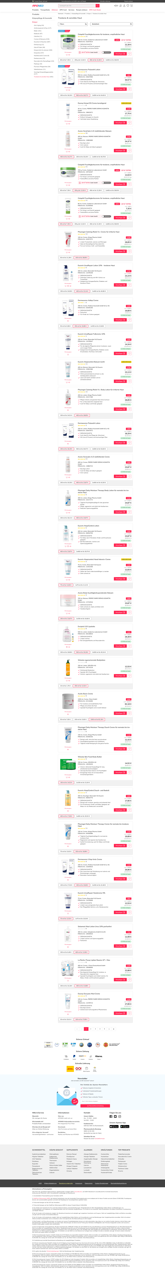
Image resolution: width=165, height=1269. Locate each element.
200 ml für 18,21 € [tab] (66, 518)
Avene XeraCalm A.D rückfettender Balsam (94, 131)
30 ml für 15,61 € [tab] (65, 1019)
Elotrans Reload (71, 1154)
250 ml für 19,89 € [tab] (81, 326)
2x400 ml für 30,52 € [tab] (83, 816)
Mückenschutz (122, 1166)
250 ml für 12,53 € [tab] (81, 686)
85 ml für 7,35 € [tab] (65, 60)
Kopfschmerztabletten (39, 1154)
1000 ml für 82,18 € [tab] (96, 719)
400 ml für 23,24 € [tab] (82, 291)
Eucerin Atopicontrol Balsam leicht (91, 362)
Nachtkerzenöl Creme (40, 56)
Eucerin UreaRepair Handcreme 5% (91, 893)
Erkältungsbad (105, 1161)
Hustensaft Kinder (106, 1173)
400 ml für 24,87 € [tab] (82, 518)
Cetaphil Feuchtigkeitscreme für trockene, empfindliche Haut (101, 34)
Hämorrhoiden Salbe (55, 1165)
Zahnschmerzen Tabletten (37, 1173)
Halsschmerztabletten (107, 1159)
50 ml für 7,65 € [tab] (65, 719)
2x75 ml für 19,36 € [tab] (81, 919)
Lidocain (51, 1173)
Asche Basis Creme (85, 694)
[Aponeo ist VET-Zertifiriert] (73, 1045)
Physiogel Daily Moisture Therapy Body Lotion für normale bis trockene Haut (103, 491)
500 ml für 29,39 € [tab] (82, 652)
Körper (34, 22)
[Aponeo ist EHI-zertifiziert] (57, 1045)
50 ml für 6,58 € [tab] (65, 326)
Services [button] (71, 10)
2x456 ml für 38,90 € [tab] (112, 60)
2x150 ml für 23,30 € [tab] (83, 783)
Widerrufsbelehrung (50, 1183)
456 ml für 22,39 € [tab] (96, 60)
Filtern (62, 24)
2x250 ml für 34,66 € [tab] (83, 619)
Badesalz (36, 34)
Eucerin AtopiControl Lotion (88, 526)
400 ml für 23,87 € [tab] (82, 483)
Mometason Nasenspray (87, 1162)
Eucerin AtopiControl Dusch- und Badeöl (93, 790)
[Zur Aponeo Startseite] (37, 6)
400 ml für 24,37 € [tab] (66, 157)
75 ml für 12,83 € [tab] (65, 585)
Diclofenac (35, 1161)
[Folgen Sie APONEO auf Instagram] (119, 1116)
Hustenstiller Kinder (107, 1170)
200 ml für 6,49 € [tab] (65, 952)
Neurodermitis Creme (124, 1157)
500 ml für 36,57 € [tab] (82, 95)
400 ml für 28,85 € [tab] (82, 415)
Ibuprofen (35, 1164)
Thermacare (53, 1160)
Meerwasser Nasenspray (104, 1164)
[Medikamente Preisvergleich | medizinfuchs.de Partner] (97, 1044)
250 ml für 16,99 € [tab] (66, 291)
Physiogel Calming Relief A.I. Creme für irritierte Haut (98, 232)
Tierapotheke (45, 10)
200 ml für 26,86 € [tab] (82, 885)
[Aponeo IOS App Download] (114, 1126)
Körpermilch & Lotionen (41, 50)
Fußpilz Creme (122, 1164)
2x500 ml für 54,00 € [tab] (99, 95)
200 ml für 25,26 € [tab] (82, 157)
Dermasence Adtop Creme (88, 300)
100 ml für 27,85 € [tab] (81, 1019)
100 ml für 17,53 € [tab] (66, 885)
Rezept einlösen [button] (81, 10)
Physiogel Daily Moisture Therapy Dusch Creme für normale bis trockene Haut (104, 728)
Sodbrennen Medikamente (53, 1157)
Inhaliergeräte (105, 1168)
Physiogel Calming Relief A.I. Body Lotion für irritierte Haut (101, 390)
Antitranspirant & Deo (41, 28)
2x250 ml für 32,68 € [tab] (97, 326)
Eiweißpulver (71, 1157)
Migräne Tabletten (37, 1157)
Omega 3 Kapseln (72, 1166)
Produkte (35, 14)
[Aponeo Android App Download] (124, 1126)
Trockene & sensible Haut (42, 77)
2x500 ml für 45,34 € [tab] (99, 652)
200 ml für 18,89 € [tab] (66, 652)
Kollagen (69, 1161)
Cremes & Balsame (40, 39)
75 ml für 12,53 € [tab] (65, 919)
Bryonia (120, 1171)
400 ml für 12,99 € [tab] (81, 952)
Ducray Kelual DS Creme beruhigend (92, 103)
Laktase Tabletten (72, 1169)
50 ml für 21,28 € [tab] (65, 258)
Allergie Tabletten (89, 1157)
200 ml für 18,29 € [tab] (66, 95)
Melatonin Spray (72, 1159)
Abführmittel (53, 1168)
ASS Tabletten (36, 1159)
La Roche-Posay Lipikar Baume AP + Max (94, 960)
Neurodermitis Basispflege (42, 61)
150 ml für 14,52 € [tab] (66, 783)
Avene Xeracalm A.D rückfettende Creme (94, 457)
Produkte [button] (35, 10)
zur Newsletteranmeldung (95, 1106)
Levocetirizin (87, 1168)
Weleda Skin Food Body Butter (90, 757)
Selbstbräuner (38, 69)
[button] (55, 10)
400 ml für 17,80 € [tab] (66, 816)
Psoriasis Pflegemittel (40, 67)
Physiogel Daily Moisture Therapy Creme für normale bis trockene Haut (103, 825)
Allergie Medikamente (90, 1154)
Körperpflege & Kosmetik (42, 18)
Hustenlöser (105, 1157)
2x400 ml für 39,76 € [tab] (83, 551)
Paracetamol (36, 1166)
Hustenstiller (105, 1154)
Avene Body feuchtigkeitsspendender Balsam (95, 593)
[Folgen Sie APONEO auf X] (115, 1116)
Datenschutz (88, 1183)
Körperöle (37, 53)
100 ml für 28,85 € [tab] (81, 258)
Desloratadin (88, 1173)
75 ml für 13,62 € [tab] (65, 851)
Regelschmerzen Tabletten (37, 1169)
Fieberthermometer (124, 1154)
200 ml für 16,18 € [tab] (66, 986)
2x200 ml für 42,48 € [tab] (99, 885)
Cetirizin (86, 1165)
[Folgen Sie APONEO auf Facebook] (111, 1116)
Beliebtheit (95, 24)
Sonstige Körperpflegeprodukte (43, 72)
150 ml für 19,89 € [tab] (81, 851)
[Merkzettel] (128, 5)
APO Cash (63, 10)
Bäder (36, 31)
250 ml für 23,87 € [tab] (66, 619)
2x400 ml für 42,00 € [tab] (99, 483)
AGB (40, 1183)
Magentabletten (54, 1170)
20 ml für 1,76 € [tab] (65, 686)
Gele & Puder (38, 47)
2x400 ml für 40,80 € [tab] (99, 291)
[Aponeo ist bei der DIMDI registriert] (65, 1045)
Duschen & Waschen (40, 42)
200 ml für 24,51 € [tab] (66, 415)
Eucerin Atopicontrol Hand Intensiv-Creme (94, 559)
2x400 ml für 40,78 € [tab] (99, 157)
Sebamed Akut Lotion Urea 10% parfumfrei (95, 927)
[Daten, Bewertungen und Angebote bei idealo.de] (89, 1044)
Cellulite (36, 36)
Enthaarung (37, 45)
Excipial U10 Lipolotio (86, 627)
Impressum (78, 1183)
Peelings (36, 64)
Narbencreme (38, 58)
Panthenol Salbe (123, 1169)
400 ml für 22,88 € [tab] (82, 986)
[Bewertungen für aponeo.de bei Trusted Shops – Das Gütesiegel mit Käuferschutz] (48, 1045)
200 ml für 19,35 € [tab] (66, 483)
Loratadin (87, 1170)
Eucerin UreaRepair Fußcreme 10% (91, 334)
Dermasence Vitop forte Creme (90, 859)
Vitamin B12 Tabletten (74, 1164)
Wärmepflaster (54, 1154)
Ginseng (69, 1171)
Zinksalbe (121, 1159)
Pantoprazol (122, 1161)
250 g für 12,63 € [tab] (80, 60)
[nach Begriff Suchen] (98, 5)
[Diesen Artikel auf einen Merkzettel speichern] (129, 53)
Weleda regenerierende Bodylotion (91, 660)
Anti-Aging (37, 25)
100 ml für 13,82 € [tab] (81, 719)
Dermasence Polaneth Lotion (89, 70)
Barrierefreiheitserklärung (118, 1183)
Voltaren (52, 1163)
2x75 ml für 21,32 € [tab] (81, 585)
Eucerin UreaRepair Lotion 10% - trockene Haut (96, 265)
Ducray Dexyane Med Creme (89, 994)
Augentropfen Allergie (91, 1159)
